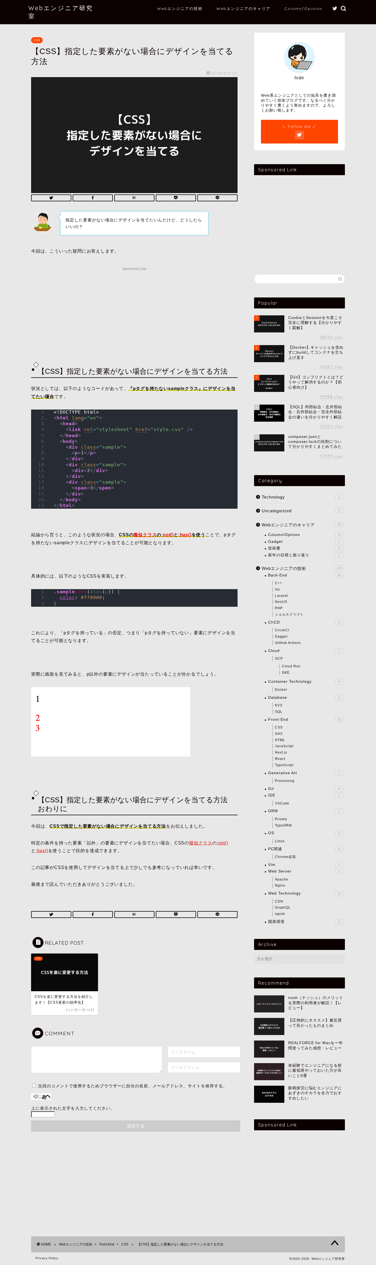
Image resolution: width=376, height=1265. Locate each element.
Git (304, 789)
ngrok (280, 914)
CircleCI (282, 630)
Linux (280, 841)
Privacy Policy (47, 1258)
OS (304, 833)
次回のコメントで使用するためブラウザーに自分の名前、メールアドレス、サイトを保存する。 (132, 1085)
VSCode (282, 803)
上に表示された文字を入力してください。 (73, 1108)
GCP (279, 658)
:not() (167, 534)
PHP (279, 608)
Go (277, 589)
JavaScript (284, 746)
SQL (278, 712)
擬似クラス (145, 534)
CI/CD (304, 622)
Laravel (281, 596)
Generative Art (304, 773)
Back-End (304, 575)
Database (304, 697)
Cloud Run (291, 666)
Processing (285, 781)
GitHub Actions (288, 643)
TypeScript (284, 765)
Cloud (304, 651)
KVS (278, 705)
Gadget (304, 542)
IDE (304, 795)
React (280, 759)
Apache (281, 879)
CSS (37, 40)
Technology (301, 497)
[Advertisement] (134, 311)
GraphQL (283, 907)
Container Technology (304, 681)
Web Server (304, 871)
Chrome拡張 (285, 857)
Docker (281, 690)
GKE (286, 673)
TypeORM (283, 825)
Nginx (280, 885)
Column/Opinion (303, 8)
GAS (279, 734)
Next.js (281, 752)
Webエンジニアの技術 (180, 8)
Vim (304, 865)
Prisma (281, 819)
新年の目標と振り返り (304, 555)
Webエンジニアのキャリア (243, 8)
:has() (185, 534)
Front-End (304, 719)
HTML (280, 740)
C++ (278, 583)
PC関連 (304, 849)
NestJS (281, 602)
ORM (304, 811)
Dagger (281, 636)
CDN (279, 901)
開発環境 (304, 922)
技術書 (304, 548)
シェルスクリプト (289, 614)
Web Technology (304, 893)
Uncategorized (301, 510)
